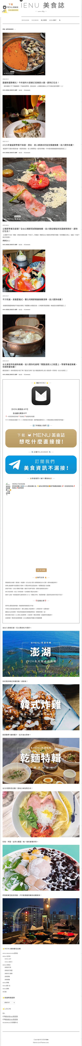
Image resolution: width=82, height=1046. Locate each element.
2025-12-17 (6, 141)
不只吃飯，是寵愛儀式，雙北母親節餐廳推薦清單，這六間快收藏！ (33, 299)
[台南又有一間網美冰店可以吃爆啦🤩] (64, 556)
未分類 (4, 992)
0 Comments (27, 90)
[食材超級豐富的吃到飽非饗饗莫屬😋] (41, 509)
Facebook (35, 20)
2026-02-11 (6, 79)
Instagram (25, 20)
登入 (4, 1013)
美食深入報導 (13, 90)
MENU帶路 (6, 982)
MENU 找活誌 (6, 956)
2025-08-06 (6, 225)
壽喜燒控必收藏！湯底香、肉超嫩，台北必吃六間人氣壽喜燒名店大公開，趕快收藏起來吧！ (31, 582)
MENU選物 (6, 988)
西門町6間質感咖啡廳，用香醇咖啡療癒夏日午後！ (19, 606)
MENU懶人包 (6, 985)
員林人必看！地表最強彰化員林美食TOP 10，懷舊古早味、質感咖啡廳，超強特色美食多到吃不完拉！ (34, 595)
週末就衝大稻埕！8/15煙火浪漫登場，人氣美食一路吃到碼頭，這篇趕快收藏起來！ (29, 615)
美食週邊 (7, 979)
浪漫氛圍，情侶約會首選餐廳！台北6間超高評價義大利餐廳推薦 (23, 618)
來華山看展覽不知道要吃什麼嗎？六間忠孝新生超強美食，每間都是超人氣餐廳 (27, 585)
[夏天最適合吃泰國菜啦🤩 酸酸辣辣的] (64, 532)
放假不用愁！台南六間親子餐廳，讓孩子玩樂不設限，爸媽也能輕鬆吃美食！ (27, 588)
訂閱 (10, 1016)
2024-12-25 (6, 361)
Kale (47, 1039)
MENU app (8, 959)
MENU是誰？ (53, 20)
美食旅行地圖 (8, 970)
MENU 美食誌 (41, 5)
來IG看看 (42, 570)
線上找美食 (44, 20)
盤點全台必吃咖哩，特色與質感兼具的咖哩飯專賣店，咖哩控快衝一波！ (25, 612)
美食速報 (7, 976)
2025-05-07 (6, 296)
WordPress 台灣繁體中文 (10, 1022)
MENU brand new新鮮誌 (10, 953)
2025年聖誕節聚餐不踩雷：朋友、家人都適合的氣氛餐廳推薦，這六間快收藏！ (39, 145)
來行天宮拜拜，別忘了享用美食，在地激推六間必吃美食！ (22, 592)
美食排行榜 (8, 967)
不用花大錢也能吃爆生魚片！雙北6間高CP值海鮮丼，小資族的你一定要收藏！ (27, 609)
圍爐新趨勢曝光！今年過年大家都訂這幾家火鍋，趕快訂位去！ (31, 83)
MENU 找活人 (9, 962)
